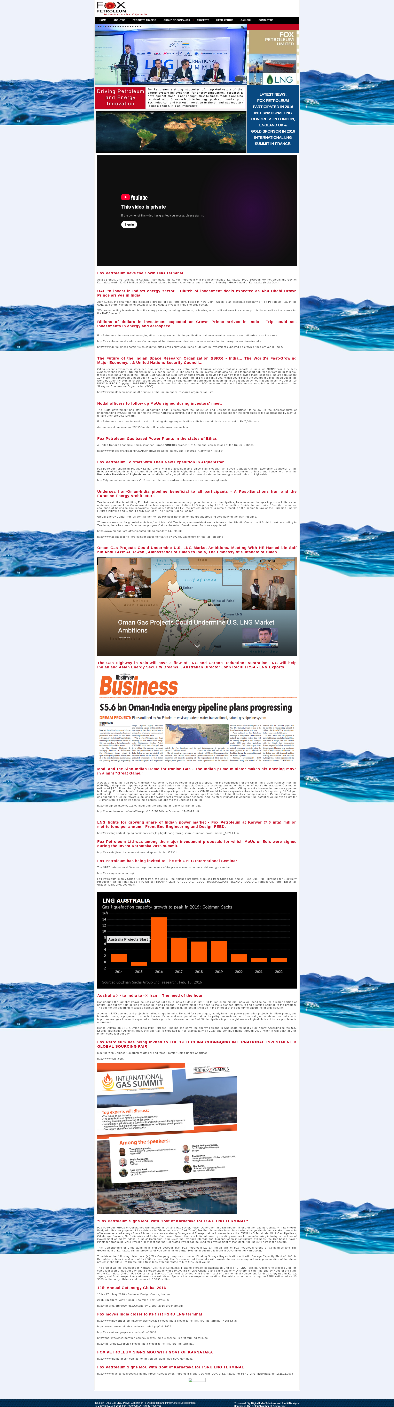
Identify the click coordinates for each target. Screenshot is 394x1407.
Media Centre (224, 20)
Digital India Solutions (263, 1403)
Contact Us (266, 20)
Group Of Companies (177, 20)
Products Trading (144, 20)
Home (103, 20)
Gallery (246, 20)
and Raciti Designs (287, 1403)
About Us (119, 20)
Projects (203, 20)
